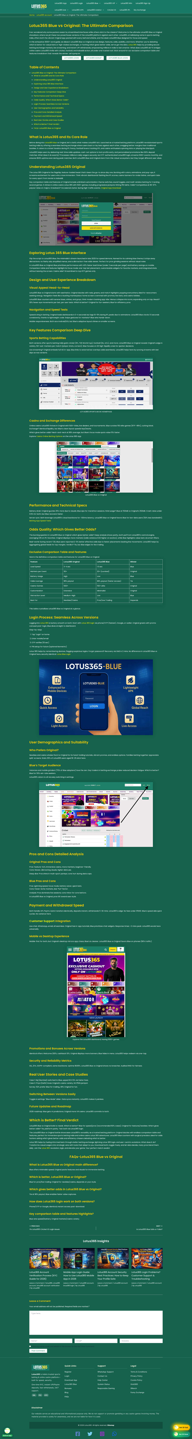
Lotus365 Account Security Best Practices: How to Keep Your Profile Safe (112, 1275)
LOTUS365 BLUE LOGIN (118, 58)
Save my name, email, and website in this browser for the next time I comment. (63, 1346)
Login (67, 1376)
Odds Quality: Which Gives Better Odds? (51, 100)
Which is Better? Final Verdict (46, 124)
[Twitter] (90, 1434)
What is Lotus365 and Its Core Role (49, 75)
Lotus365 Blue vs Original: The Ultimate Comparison (54, 73)
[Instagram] (102, 1434)
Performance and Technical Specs (49, 96)
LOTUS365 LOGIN (71, 58)
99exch (134, 1388)
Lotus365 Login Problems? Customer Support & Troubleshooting (145, 1275)
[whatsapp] (114, 1434)
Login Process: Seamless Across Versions (51, 104)
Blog (66, 1392)
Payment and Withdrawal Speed (48, 116)
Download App (71, 1380)
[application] (99, 3)
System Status (104, 1384)
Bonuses (68, 1388)
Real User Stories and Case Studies (49, 120)
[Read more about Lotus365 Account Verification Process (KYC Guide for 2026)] (45, 1258)
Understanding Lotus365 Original (48, 80)
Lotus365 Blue (51, 142)
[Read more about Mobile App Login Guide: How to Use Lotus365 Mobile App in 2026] (79, 1258)
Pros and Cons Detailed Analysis (48, 112)
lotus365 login (68, 1285)
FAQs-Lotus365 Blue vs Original (47, 128)
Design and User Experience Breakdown (51, 88)
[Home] (40, 1367)
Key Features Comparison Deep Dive (50, 92)
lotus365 (49, 1283)
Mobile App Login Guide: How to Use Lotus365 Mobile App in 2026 (78, 1275)
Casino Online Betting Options (49, 436)
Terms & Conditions (139, 1372)
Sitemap (110, 1425)
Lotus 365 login (88, 623)
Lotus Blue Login (64, 654)
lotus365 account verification (48, 1285)
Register (68, 1372)
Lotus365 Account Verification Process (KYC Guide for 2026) (43, 1275)
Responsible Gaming (106, 1388)
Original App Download (111, 188)
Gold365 (134, 1384)
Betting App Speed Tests (40, 520)
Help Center (103, 1380)
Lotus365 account (44, 15)
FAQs (67, 1397)
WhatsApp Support (106, 1372)
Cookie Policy (136, 1380)
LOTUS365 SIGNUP (94, 58)
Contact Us (102, 1376)
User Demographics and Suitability (49, 108)
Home (32, 15)
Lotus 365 (132, 44)
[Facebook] (78, 1434)
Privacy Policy (136, 1376)
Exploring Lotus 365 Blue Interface (48, 84)
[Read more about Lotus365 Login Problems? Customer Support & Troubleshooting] (147, 1258)
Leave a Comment (36, 1283)
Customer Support (42, 921)
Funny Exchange (137, 1392)
